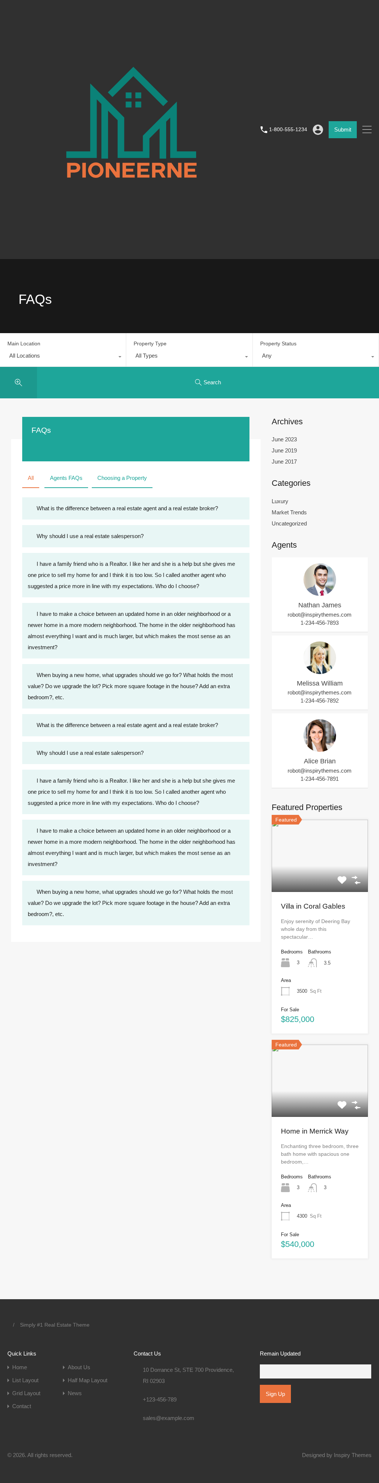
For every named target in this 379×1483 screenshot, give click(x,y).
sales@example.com (168, 1418)
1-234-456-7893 (320, 623)
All (31, 478)
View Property (319, 877)
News (75, 1393)
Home (19, 1367)
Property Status (278, 343)
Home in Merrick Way (315, 1131)
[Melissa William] (319, 670)
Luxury (280, 501)
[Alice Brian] (319, 748)
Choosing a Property (122, 478)
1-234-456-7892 (320, 700)
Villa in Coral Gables (313, 906)
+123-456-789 (160, 1399)
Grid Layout (26, 1393)
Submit (342, 129)
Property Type (150, 343)
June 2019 (284, 450)
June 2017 (284, 461)
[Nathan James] (319, 592)
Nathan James (319, 605)
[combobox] (63, 357)
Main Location (23, 343)
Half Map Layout (87, 1380)
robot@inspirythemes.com (320, 614)
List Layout (25, 1380)
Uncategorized (289, 523)
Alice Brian (320, 761)
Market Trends (289, 512)
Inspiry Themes (353, 1455)
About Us (79, 1367)
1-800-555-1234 (288, 129)
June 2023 (284, 439)
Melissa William (320, 683)
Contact (21, 1406)
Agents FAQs (66, 478)
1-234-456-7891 (320, 779)
